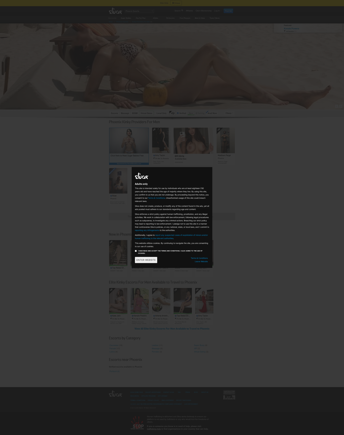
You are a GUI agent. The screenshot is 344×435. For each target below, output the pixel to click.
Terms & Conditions (156, 198)
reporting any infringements (147, 230)
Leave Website (201, 261)
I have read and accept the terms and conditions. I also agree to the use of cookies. (170, 252)
